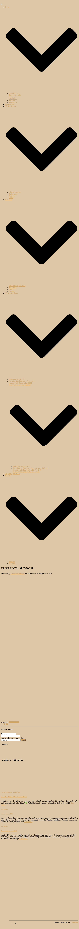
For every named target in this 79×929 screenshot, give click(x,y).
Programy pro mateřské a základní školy (10, 792)
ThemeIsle (74, 922)
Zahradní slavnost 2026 (9, 831)
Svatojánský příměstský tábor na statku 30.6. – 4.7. (31, 468)
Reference (13, 102)
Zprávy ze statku (15, 95)
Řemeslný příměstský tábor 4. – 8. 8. (26, 472)
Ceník (11, 198)
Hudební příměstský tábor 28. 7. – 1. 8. (27, 470)
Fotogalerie (13, 99)
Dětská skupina (14, 192)
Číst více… (28, 822)
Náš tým (12, 196)
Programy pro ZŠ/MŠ (12, 474)
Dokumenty (13, 194)
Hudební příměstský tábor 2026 (20, 383)
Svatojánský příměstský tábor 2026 (21, 381)
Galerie (11, 291)
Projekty (12, 97)
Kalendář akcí (10, 104)
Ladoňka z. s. (14, 93)
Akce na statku (14, 722)
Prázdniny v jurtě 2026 (17, 286)
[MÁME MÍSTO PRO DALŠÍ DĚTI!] (19, 788)
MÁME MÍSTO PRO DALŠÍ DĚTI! (14, 797)
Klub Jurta (12, 288)
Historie (12, 100)
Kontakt (12, 562)
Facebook (12, 563)
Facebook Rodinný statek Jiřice (15, 925)
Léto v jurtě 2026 (7, 814)
